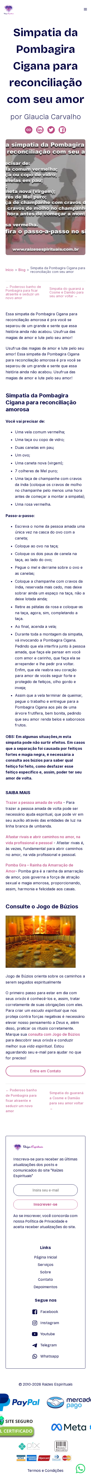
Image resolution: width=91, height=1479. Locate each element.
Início (10, 270)
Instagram (49, 1323)
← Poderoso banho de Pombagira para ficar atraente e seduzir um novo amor (23, 292)
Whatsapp (49, 1356)
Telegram (48, 1345)
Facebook (49, 1312)
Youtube (47, 1334)
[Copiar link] (28, 130)
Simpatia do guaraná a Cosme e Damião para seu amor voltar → (66, 292)
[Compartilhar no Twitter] (51, 130)
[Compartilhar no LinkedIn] (40, 130)
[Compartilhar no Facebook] (62, 130)
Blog (21, 270)
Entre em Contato (45, 1071)
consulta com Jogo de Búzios (54, 1034)
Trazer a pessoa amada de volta (34, 802)
